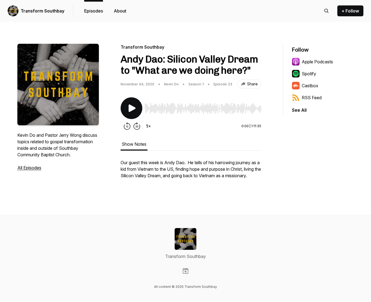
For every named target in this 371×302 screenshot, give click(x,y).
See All (299, 110)
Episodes (93, 11)
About (120, 11)
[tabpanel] (191, 171)
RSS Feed (312, 97)
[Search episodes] (326, 11)
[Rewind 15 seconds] (127, 126)
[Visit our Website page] (185, 271)
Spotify (309, 73)
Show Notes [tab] (134, 144)
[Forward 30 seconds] (137, 126)
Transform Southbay (42, 11)
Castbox (310, 85)
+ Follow (350, 11)
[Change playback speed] (148, 126)
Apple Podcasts (317, 61)
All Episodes (29, 167)
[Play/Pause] (131, 108)
